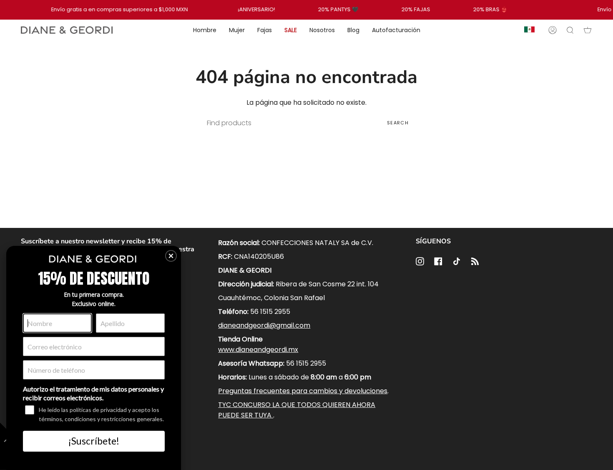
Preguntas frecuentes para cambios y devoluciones (302, 391)
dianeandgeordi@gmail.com (264, 325)
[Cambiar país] (529, 30)
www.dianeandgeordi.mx (258, 349)
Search (398, 122)
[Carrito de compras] (587, 30)
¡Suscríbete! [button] (93, 441)
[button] (171, 256)
